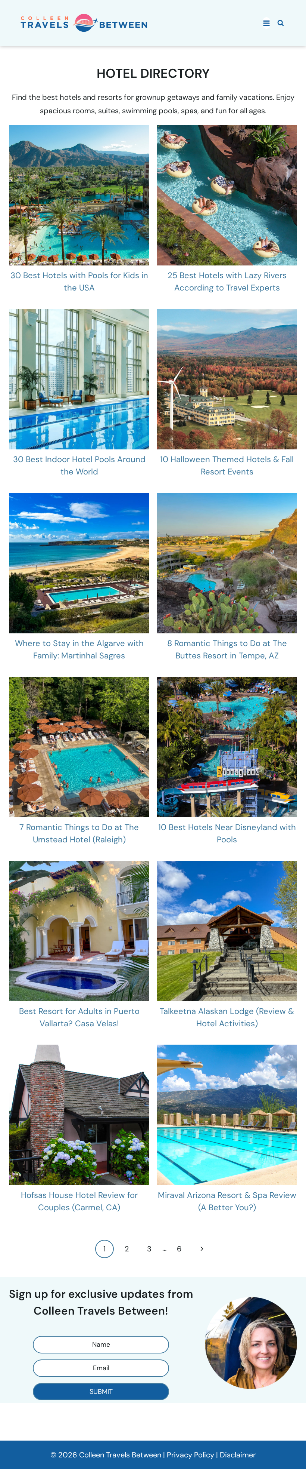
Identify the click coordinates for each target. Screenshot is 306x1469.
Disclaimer (238, 1455)
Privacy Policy (190, 1455)
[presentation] (79, 195)
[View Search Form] (280, 23)
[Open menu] (266, 23)
